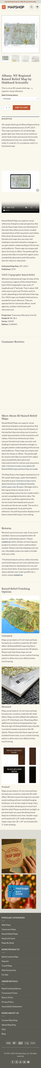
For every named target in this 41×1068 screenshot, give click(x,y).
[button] (4, 7)
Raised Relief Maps (10, 934)
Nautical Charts (8, 938)
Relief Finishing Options (10, 95)
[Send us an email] (24, 1062)
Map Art (5, 961)
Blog (4, 1034)
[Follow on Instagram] (16, 1062)
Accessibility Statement (12, 1006)
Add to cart (21, 107)
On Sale (5, 975)
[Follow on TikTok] (20, 1062)
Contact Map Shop (9, 1020)
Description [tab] (7, 119)
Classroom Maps (9, 929)
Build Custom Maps (10, 957)
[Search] (31, 7)
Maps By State (8, 943)
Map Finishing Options (11, 988)
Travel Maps (7, 966)
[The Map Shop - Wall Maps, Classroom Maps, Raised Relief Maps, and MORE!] (16, 7)
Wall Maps (6, 925)
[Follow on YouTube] (28, 1062)
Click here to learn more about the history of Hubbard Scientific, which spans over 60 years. (19, 484)
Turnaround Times (9, 993)
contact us (6, 542)
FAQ (3, 1029)
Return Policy (7, 997)
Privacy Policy (8, 1002)
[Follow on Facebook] (13, 1062)
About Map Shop (9, 1025)
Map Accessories (9, 970)
